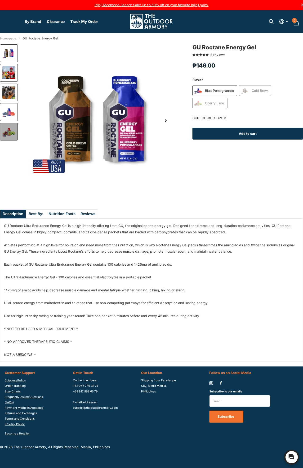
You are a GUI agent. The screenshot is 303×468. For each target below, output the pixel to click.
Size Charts (13, 391)
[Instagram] (211, 383)
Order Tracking (15, 385)
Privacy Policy (15, 424)
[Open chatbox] (291, 457)
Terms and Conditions (20, 418)
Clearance (56, 21)
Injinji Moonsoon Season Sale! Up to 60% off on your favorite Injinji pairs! (151, 5)
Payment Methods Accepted (24, 407)
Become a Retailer (17, 433)
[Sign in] (283, 21)
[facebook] (221, 383)
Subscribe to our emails (225, 391)
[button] (165, 120)
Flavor (197, 80)
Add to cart (248, 134)
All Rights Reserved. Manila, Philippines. (79, 447)
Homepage (8, 38)
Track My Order (84, 21)
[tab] (13, 213)
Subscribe (226, 416)
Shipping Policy (15, 380)
